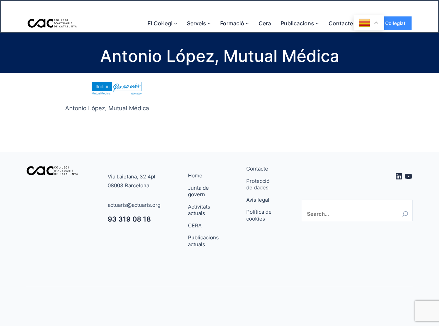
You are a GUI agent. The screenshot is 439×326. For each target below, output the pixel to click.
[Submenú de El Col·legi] (175, 23)
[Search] (405, 214)
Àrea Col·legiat (389, 23)
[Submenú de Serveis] (209, 23)
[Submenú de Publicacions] (317, 23)
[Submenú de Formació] (247, 23)
